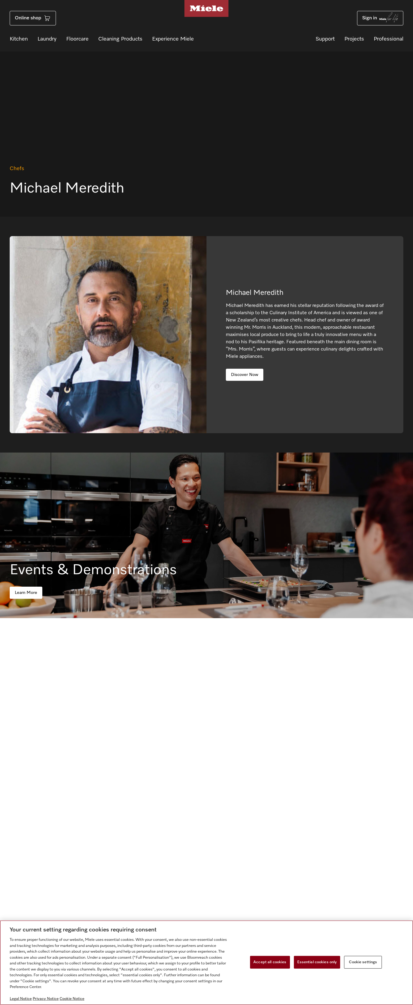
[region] (206, 962)
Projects (354, 39)
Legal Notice (21, 999)
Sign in (369, 18)
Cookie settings (363, 962)
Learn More (26, 593)
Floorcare (77, 39)
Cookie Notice (72, 999)
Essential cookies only (317, 962)
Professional (388, 39)
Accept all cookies (269, 962)
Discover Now (244, 375)
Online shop (28, 18)
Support (325, 39)
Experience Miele (173, 39)
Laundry (47, 39)
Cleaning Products (120, 39)
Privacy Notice (46, 999)
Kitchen (19, 39)
